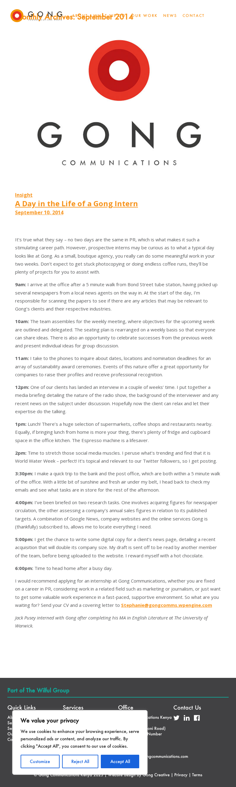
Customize (40, 761)
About (80, 16)
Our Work (144, 16)
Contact (194, 16)
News (170, 16)
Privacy (180, 774)
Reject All (80, 761)
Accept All (120, 761)
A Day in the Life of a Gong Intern (76, 203)
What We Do (109, 16)
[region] (80, 742)
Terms (197, 774)
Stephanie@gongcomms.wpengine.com (166, 605)
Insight (24, 195)
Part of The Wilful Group (38, 690)
